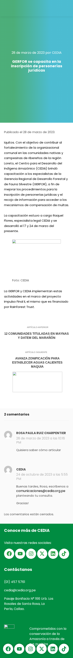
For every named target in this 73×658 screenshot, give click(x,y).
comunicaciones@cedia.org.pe (40, 490)
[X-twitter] (42, 554)
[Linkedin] (53, 554)
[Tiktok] (64, 554)
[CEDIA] (13, 8)
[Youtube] (20, 554)
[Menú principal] (66, 8)
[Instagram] (31, 554)
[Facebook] (9, 554)
